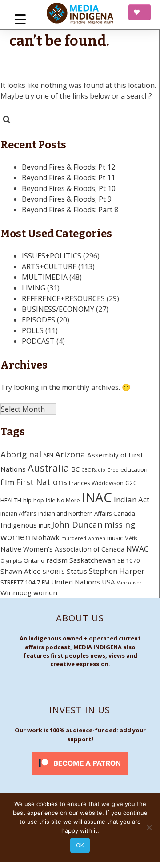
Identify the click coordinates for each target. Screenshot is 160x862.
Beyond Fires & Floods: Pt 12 (68, 167)
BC (75, 469)
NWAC (137, 549)
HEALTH (10, 500)
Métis (130, 538)
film (7, 482)
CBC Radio (93, 470)
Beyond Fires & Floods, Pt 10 (69, 188)
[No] (148, 827)
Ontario (34, 560)
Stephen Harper (116, 571)
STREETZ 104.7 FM (24, 582)
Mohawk (46, 537)
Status (77, 571)
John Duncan (77, 524)
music (115, 538)
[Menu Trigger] (20, 19)
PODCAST (38, 341)
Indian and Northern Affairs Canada (86, 513)
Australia (48, 467)
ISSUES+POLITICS (51, 256)
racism (57, 560)
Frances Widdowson (96, 483)
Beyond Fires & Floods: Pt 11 (68, 178)
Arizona (70, 454)
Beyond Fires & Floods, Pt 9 (67, 199)
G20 (131, 483)
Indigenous (18, 524)
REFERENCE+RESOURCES (63, 298)
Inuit (44, 525)
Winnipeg (16, 592)
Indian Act (131, 499)
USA (108, 581)
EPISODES (38, 320)
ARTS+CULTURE (49, 266)
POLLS (33, 330)
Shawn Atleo (20, 571)
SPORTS (54, 572)
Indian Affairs (18, 513)
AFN (48, 455)
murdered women (83, 538)
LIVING (33, 288)
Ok (80, 845)
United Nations (75, 581)
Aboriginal (20, 454)
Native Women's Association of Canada (62, 548)
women (45, 592)
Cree (113, 470)
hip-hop (33, 500)
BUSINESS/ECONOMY (58, 309)
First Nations (41, 482)
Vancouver (129, 583)
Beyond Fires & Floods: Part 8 (70, 210)
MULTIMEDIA (45, 277)
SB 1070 (128, 560)
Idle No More (63, 500)
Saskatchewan (92, 560)
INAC (97, 497)
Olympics (11, 561)
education (134, 469)
